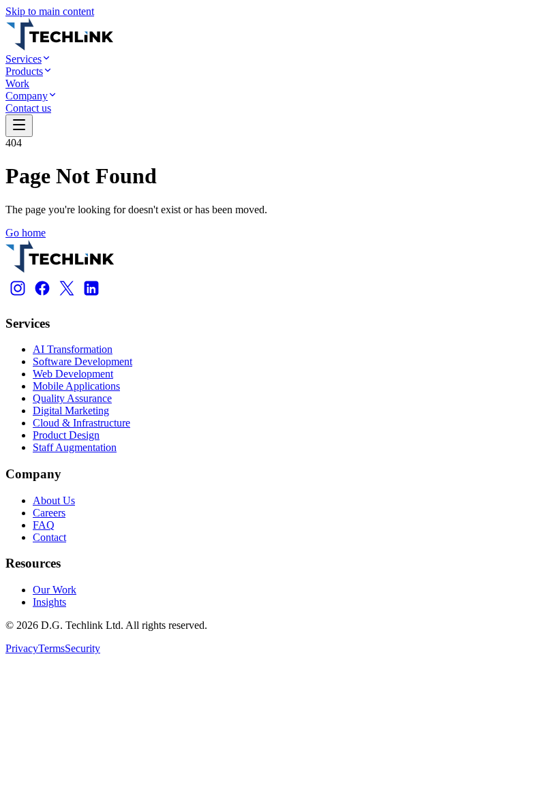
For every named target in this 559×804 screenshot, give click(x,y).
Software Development (82, 361)
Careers (49, 513)
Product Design (66, 435)
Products (24, 71)
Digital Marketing (71, 410)
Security (82, 648)
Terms (51, 648)
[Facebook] (42, 297)
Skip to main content (49, 11)
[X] (67, 297)
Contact (49, 537)
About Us (54, 500)
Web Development (73, 374)
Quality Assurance (72, 398)
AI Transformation (72, 349)
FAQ (44, 525)
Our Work (54, 590)
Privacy (21, 648)
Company (26, 96)
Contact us (28, 108)
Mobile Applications (76, 386)
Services (23, 59)
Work (17, 83)
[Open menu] (19, 125)
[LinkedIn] (91, 297)
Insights (49, 602)
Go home (25, 232)
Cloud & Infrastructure (81, 423)
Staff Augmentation (75, 447)
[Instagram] (17, 297)
